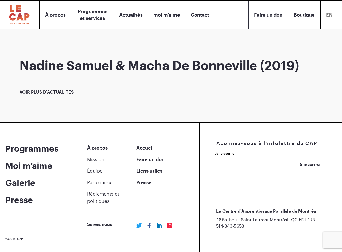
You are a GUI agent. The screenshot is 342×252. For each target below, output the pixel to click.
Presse (19, 200)
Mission (95, 159)
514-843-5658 (230, 225)
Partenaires (99, 182)
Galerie (20, 183)
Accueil (145, 148)
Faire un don (268, 15)
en (329, 15)
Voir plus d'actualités (47, 91)
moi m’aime (166, 15)
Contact (200, 15)
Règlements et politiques (103, 197)
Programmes (32, 148)
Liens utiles (149, 171)
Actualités (131, 15)
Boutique (304, 15)
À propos (55, 15)
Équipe (95, 171)
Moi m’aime (28, 165)
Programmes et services (92, 14)
